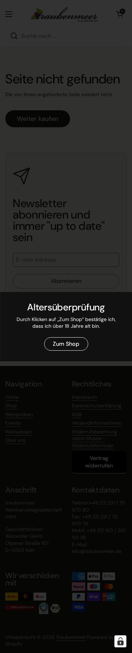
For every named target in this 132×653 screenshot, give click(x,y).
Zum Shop (66, 344)
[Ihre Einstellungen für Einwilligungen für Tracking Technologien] (120, 641)
